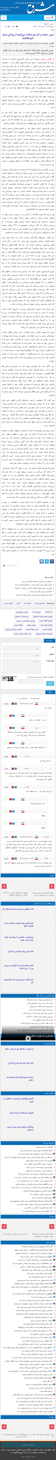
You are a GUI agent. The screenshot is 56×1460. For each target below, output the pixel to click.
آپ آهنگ (48, 612)
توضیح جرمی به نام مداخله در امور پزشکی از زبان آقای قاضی (33, 1394)
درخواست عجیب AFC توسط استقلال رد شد (38, 1164)
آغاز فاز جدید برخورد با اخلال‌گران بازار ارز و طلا (37, 1354)
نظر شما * (50, 660)
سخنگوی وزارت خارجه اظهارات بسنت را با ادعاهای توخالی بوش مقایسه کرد (28, 1347)
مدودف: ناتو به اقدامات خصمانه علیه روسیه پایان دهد (35, 1307)
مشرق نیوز (35, 7)
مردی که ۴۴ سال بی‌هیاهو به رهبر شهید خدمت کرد (35, 1154)
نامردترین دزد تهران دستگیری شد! (39, 1036)
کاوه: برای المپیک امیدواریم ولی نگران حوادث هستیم (34, 595)
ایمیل (51, 654)
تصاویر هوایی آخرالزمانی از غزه (42, 1197)
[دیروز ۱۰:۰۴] (44, 1081)
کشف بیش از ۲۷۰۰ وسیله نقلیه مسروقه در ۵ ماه (36, 1367)
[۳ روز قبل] (14, 884)
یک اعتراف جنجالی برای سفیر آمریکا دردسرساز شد (36, 1300)
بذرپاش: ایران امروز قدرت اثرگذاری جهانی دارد (37, 1351)
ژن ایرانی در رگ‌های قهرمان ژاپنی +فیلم (19, 1048)
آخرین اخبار (50, 1242)
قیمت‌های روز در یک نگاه (45, 995)
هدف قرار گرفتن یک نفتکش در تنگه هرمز (39, 1207)
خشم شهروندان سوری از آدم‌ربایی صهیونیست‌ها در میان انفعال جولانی (29, 1361)
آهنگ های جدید (46, 625)
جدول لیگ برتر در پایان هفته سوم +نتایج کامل (37, 1270)
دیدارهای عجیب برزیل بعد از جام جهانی (39, 1170)
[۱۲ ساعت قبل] (41, 1426)
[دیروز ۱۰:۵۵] (44, 1053)
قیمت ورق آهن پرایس (13, 629)
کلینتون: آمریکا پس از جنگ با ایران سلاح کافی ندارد (35, 1344)
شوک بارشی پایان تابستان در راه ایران (20, 951)
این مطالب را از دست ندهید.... (43, 903)
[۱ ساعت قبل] (44, 1117)
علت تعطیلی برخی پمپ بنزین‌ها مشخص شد (17, 909)
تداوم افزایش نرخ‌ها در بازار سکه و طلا (40, 1000)
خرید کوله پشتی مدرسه (22, 633)
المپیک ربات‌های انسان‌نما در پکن (21, 1112)
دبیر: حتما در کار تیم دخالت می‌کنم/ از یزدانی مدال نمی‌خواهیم (28, 36)
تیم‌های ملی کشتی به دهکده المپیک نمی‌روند (36, 581)
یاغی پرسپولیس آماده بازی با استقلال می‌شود (38, 1374)
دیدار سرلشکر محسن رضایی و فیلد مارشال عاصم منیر (35, 1204)
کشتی (18, 603)
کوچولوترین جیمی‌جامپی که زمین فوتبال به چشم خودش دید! (33, 1293)
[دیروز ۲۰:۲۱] (44, 983)
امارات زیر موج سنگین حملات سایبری (40, 1290)
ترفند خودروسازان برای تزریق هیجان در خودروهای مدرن (43, 894)
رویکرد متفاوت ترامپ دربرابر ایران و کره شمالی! (37, 1337)
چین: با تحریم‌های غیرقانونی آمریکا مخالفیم (38, 1317)
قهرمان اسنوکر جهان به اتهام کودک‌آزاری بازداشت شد (35, 1411)
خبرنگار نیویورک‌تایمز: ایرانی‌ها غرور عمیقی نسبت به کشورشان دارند (30, 1371)
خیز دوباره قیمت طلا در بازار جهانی (41, 1006)
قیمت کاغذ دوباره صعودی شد (43, 1020)
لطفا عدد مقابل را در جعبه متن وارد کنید (40, 677)
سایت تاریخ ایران (22, 612)
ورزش (48, 17)
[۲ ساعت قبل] (44, 913)
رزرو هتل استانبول (21, 616)
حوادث (51, 1216)
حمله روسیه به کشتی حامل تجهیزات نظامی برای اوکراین (34, 1314)
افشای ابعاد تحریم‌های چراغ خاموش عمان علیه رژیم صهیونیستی (31, 1201)
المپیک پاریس (8, 603)
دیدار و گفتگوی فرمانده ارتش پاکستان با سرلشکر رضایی (34, 1184)
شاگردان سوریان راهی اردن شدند (40, 591)
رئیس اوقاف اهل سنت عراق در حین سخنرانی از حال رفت (33, 1177)
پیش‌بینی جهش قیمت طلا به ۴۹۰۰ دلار (39, 1016)
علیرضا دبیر (27, 603)
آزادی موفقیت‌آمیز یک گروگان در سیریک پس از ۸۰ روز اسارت (18, 967)
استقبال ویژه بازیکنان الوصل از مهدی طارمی (38, 1377)
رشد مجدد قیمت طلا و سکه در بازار (41, 1010)
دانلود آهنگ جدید (45, 620)
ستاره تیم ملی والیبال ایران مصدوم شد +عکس (19, 1079)
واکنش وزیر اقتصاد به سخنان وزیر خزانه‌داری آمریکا (35, 1174)
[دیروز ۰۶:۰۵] (14, 1426)
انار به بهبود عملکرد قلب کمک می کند (41, 1435)
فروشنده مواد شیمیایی (44, 633)
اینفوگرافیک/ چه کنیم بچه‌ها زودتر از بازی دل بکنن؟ (15, 1435)
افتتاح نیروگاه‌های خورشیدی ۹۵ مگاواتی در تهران (18, 1100)
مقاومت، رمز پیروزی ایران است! (42, 1297)
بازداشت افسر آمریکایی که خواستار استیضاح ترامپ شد (34, 1401)
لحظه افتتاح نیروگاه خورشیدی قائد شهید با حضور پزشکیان (33, 1283)
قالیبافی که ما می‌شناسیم (44, 1147)
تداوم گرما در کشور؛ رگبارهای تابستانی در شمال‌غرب (35, 1404)
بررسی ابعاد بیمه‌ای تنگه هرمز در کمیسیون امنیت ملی (35, 1398)
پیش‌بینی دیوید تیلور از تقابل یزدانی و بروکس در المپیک (33, 588)
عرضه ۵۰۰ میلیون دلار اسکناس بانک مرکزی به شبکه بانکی (33, 1330)
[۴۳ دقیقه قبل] (44, 1102)
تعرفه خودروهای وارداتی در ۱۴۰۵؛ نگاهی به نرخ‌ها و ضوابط (15, 894)
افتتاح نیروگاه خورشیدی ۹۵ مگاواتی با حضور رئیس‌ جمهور (34, 1250)
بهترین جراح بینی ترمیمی (25, 620)
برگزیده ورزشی (49, 1043)
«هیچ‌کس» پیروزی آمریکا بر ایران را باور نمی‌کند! (36, 1256)
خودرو (52, 875)
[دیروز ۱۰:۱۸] (44, 1067)
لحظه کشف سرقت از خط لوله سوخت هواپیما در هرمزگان (43, 1235)
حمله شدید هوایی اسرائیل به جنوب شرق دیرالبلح (36, 1364)
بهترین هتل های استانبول (42, 616)
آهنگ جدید (18, 625)
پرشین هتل (31, 625)
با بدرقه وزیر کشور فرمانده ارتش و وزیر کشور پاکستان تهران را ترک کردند (28, 1157)
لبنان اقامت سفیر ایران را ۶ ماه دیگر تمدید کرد (18, 981)
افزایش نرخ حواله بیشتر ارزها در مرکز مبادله (38, 1013)
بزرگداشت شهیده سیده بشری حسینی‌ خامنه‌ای (20, 1128)
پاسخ (6, 703)
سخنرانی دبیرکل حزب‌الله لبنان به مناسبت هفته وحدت (34, 1310)
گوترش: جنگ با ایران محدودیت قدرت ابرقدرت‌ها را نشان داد (32, 1357)
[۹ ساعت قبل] (41, 884)
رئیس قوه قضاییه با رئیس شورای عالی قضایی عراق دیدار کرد (33, 1263)
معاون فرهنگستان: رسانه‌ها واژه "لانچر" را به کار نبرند (35, 1260)
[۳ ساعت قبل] (44, 927)
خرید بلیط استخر (32, 629)
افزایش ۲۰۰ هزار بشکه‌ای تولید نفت (40, 1277)
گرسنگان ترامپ (47, 1381)
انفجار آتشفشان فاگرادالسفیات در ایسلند (39, 1384)
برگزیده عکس (49, 1093)
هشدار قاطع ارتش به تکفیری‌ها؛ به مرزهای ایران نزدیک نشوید (32, 1287)
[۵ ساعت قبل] (44, 941)
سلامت (51, 1417)
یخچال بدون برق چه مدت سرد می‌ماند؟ (39, 1167)
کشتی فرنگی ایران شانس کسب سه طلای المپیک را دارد (33, 584)
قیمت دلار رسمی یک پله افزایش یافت (40, 1003)
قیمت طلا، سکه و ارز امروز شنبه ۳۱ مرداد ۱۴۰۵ (37, 1023)
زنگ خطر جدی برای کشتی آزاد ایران (20, 1063)
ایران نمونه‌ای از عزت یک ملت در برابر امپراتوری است (35, 1408)
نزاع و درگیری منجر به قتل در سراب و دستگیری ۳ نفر (35, 1181)
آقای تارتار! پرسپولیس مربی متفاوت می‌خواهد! (37, 1246)
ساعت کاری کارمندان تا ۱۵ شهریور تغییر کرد (38, 1324)
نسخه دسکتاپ (28, 1444)
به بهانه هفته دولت (46, 1391)
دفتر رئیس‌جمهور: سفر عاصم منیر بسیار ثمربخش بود (35, 1280)
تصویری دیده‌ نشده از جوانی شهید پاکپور (39, 1160)
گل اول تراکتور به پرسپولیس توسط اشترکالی (38, 1191)
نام (53, 647)
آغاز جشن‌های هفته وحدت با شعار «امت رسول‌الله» (35, 1327)
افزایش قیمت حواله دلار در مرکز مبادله (40, 1273)
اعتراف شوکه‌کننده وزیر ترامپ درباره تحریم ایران (36, 1150)
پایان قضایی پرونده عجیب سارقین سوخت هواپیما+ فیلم (18, 925)
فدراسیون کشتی (39, 603)
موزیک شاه (37, 612)
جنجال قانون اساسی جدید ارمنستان (41, 1388)
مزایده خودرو (47, 629)
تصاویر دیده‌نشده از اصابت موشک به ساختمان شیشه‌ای (34, 1253)
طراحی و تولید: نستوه (28, 1456)
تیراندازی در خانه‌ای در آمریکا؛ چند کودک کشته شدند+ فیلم (18, 939)
